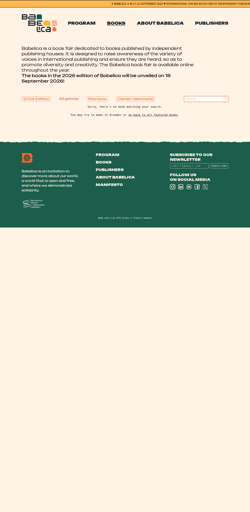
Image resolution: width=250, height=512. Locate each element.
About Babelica (160, 23)
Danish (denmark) (135, 99)
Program (82, 23)
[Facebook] (197, 187)
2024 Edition (36, 99)
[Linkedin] (181, 187)
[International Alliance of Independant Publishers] (50, 204)
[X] (205, 187)
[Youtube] (189, 187)
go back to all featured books (153, 115)
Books (116, 23)
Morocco (97, 99)
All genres (69, 99)
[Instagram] (172, 187)
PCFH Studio (122, 218)
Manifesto (109, 185)
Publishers (211, 23)
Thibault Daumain (142, 218)
